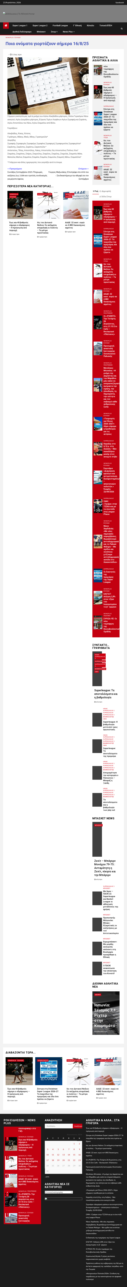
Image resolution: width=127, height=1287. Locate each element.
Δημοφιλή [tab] (106, 191)
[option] (106, 69)
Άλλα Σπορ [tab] (106, 196)
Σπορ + (54, 32)
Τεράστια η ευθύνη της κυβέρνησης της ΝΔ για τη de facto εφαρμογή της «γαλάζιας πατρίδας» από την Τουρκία (104, 1266)
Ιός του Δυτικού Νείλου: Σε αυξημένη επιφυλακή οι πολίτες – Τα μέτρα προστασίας (47, 227)
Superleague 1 (100, 665)
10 (47, 1154)
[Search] (121, 28)
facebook (120, 2)
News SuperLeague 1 (100, 656)
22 (74, 1160)
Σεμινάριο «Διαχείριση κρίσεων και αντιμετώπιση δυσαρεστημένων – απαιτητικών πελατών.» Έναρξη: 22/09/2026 (104, 1207)
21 (69, 1160)
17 (47, 1160)
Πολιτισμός (108, 164)
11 (53, 1154)
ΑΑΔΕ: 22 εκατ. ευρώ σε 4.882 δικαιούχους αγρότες (75, 225)
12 (58, 1154)
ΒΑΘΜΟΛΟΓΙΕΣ (100, 669)
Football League (60, 25)
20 (63, 1160)
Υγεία (49, 194)
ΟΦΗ (96, 672)
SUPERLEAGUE (109, 82)
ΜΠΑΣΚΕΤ (98, 825)
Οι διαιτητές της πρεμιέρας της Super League (109, 577)
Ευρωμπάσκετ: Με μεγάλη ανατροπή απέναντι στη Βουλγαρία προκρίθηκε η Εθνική (110, 949)
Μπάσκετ (41, 32)
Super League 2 (40, 25)
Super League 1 (20, 25)
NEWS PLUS (10, 37)
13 (63, 1154)
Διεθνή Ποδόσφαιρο (22, 32)
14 (69, 1154)
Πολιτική (107, 616)
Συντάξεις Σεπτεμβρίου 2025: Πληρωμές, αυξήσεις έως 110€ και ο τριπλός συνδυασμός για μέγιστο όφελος (27, 173)
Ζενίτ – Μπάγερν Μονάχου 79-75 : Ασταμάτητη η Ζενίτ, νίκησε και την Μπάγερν (105, 868)
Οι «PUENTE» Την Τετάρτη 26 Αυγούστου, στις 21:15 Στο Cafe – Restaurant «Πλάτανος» (110, 325)
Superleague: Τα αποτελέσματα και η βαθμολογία (106, 694)
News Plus (68, 32)
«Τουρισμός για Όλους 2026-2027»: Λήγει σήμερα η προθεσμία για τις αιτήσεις (110, 426)
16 (79, 1154)
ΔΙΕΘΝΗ (98, 995)
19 (58, 1160)
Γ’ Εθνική (77, 25)
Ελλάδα (17, 37)
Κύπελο (90, 25)
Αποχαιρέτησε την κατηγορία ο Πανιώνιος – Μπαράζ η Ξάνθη (110, 778)
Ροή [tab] (96, 191)
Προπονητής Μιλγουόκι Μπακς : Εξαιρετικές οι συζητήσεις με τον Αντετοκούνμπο (111, 925)
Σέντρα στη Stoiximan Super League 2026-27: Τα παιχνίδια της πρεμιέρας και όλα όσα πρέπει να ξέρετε (110, 95)
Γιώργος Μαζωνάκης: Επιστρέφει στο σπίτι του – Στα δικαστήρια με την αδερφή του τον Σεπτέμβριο (68, 173)
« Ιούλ (47, 1177)
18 (53, 1160)
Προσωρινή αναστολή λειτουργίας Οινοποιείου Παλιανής (109, 351)
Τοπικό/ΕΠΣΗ (105, 25)
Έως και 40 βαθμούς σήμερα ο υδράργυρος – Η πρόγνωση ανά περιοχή (110, 215)
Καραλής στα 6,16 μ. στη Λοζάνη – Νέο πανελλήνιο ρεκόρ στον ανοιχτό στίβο (110, 450)
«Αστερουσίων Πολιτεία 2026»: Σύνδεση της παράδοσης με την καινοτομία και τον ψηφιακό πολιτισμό (103, 1276)
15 (74, 1154)
